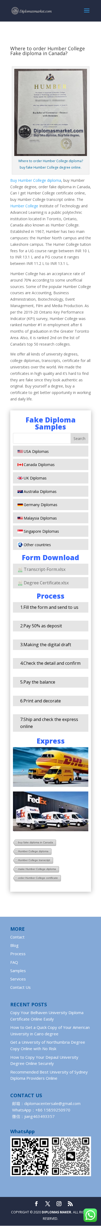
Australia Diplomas (40, 491)
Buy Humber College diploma (35, 180)
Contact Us (20, 987)
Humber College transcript (34, 860)
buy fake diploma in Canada (35, 842)
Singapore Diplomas (41, 531)
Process (18, 953)
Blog (14, 945)
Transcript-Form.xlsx (44, 569)
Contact (17, 937)
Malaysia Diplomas (40, 518)
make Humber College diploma (37, 869)
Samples (18, 970)
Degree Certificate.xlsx (46, 583)
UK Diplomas (35, 478)
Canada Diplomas (39, 464)
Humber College (24, 205)
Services (18, 979)
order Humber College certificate (38, 877)
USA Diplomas (36, 451)
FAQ (14, 962)
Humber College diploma (33, 851)
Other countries (37, 544)
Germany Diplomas (40, 504)
